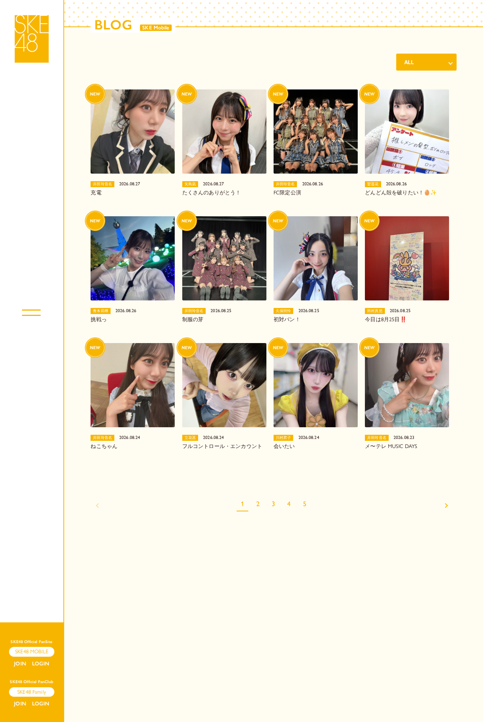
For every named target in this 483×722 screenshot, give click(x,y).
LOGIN (40, 663)
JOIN (20, 663)
